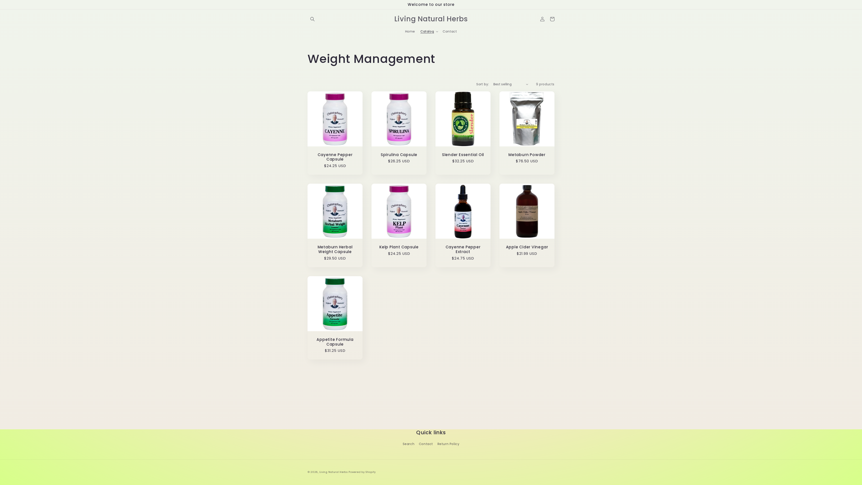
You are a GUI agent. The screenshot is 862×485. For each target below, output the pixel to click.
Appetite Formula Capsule (335, 342)
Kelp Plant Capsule (399, 247)
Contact (426, 444)
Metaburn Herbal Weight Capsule (335, 249)
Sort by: (482, 84)
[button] (312, 19)
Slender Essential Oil (463, 154)
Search (409, 444)
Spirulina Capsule (399, 154)
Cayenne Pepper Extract (463, 249)
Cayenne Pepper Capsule (335, 157)
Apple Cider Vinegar (527, 247)
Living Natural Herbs (333, 472)
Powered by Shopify (362, 472)
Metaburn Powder (526, 154)
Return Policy (449, 444)
